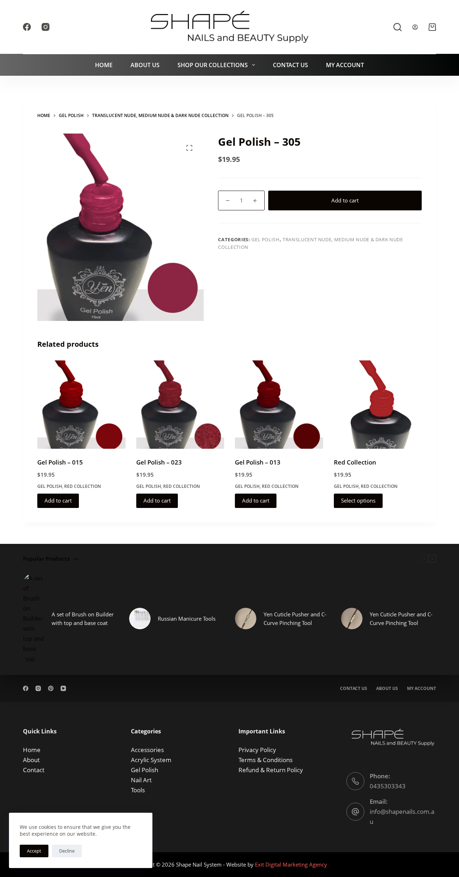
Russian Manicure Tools (187, 618)
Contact (33, 770)
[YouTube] (63, 688)
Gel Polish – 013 (257, 462)
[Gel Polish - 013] (279, 404)
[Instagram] (45, 27)
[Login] (415, 27)
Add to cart (345, 200)
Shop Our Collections (213, 65)
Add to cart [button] (58, 500)
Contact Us (290, 65)
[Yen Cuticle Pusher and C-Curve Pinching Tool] (245, 618)
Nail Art (141, 780)
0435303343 (388, 786)
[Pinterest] (50, 688)
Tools (138, 790)
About (31, 760)
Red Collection (82, 486)
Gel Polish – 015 (60, 462)
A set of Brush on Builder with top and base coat (83, 619)
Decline (67, 851)
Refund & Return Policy (270, 770)
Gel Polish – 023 (159, 462)
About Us (145, 65)
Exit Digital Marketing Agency (291, 864)
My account (421, 688)
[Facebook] (27, 27)
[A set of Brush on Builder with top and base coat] (33, 618)
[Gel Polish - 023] (180, 404)
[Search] (397, 27)
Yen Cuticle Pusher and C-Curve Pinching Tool (295, 619)
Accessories (147, 750)
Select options (358, 500)
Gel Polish (265, 239)
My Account (345, 65)
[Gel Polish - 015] (81, 404)
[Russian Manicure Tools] (140, 618)
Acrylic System (151, 760)
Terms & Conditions (265, 760)
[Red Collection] (378, 404)
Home (104, 65)
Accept (34, 851)
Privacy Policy (257, 750)
